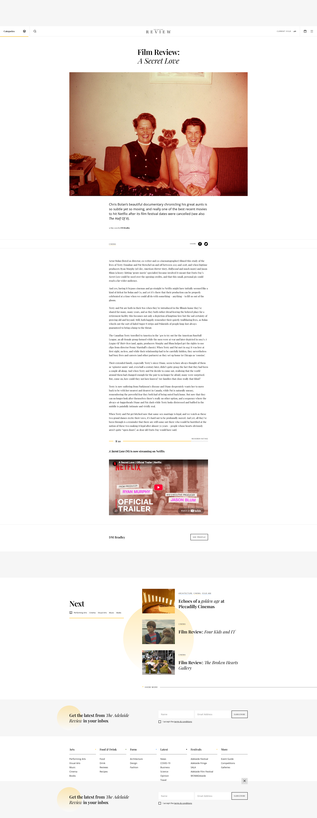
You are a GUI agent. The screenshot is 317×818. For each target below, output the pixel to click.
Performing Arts (80, 612)
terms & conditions (183, 721)
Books (118, 612)
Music (111, 612)
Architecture (185, 593)
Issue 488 (206, 593)
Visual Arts (102, 612)
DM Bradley (125, 228)
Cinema (112, 244)
